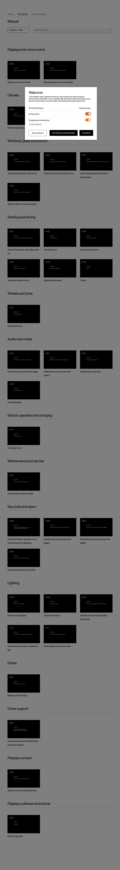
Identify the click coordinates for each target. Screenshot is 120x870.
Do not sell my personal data (63, 133)
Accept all (86, 133)
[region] (61, 113)
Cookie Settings (35, 124)
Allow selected (38, 133)
